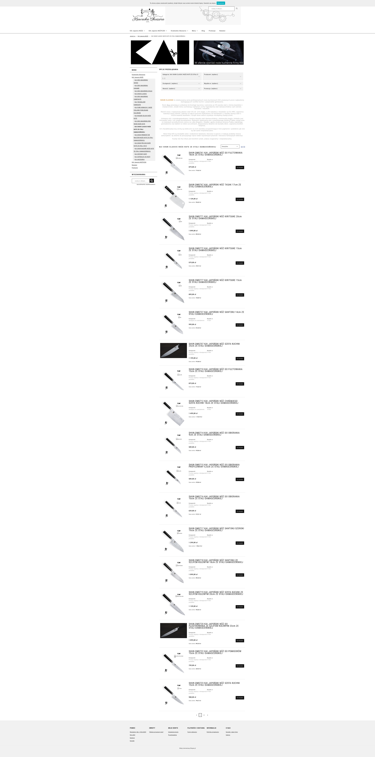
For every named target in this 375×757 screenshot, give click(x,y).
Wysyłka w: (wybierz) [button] (211, 83)
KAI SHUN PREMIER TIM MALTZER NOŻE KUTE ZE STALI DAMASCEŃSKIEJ (143, 137)
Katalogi (132, 738)
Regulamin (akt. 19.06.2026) (138, 732)
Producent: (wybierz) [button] (211, 74)
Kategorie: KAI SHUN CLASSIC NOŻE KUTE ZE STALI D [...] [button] (180, 76)
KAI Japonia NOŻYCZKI (139, 162)
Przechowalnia (172, 735)
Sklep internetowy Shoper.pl (187, 748)
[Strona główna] (147, 15)
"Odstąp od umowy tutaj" (156, 732)
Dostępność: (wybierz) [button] (170, 83)
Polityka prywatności (213, 732)
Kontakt (132, 741)
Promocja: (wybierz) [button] (211, 88)
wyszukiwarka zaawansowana (146, 184)
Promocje (135, 168)
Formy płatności (192, 732)
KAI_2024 (132, 735)
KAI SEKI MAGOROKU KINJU (143, 91)
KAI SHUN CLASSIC (141, 94)
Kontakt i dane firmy (232, 732)
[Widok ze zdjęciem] (242, 146)
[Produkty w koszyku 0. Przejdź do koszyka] (243, 9)
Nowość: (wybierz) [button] (169, 88)
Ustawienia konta (173, 732)
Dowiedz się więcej (210, 3)
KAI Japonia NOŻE (137, 77)
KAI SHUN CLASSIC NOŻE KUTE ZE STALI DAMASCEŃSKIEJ (142, 129)
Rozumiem (221, 3)
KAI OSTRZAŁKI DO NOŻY (142, 157)
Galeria (228, 735)
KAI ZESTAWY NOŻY (141, 154)
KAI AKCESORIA (140, 159)
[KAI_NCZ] (187, 53)
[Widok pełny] (244, 146)
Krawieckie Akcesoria (138, 74)
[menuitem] (139, 30)
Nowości (134, 165)
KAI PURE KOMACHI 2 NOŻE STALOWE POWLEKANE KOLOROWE (143, 110)
